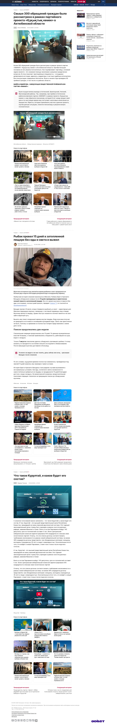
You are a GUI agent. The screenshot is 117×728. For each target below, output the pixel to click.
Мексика (16, 383)
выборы (23, 612)
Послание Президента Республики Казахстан (24, 713)
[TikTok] (30, 720)
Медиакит (14, 716)
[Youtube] (27, 720)
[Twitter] (15, 720)
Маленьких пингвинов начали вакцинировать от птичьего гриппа (25, 463)
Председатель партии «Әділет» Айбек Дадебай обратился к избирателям (94, 15)
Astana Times (15, 4)
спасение (23, 383)
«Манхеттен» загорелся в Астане (24, 221)
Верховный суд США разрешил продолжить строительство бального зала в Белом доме (58, 463)
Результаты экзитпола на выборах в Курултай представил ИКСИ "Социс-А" (95, 47)
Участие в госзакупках (18, 715)
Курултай (16, 612)
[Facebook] (12, 720)
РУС (103, 1)
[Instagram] (18, 720)
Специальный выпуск (43, 4)
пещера (36, 383)
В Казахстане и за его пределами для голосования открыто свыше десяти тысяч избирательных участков (58, 691)
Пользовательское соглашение (20, 711)
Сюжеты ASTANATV (49, 144)
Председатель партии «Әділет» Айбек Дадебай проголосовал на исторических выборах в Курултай (26, 691)
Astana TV (53, 303)
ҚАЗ (99, 1)
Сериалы (53, 1)
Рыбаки (30, 383)
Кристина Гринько (23, 243)
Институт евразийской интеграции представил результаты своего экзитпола (93, 26)
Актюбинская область (20, 144)
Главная (16, 9)
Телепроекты (44, 1)
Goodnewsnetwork (20, 305)
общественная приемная (35, 144)
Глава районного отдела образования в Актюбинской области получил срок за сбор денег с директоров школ (59, 222)
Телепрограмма (63, 1)
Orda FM (73, 1)
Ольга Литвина (22, 27)
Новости (35, 1)
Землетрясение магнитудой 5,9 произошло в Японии (94, 56)
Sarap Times (23, 4)
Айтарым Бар (32, 4)
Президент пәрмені (56, 4)
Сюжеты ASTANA (24, 9)
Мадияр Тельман (22, 483)
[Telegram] (24, 720)
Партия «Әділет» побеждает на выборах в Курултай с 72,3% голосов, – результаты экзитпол (95, 37)
